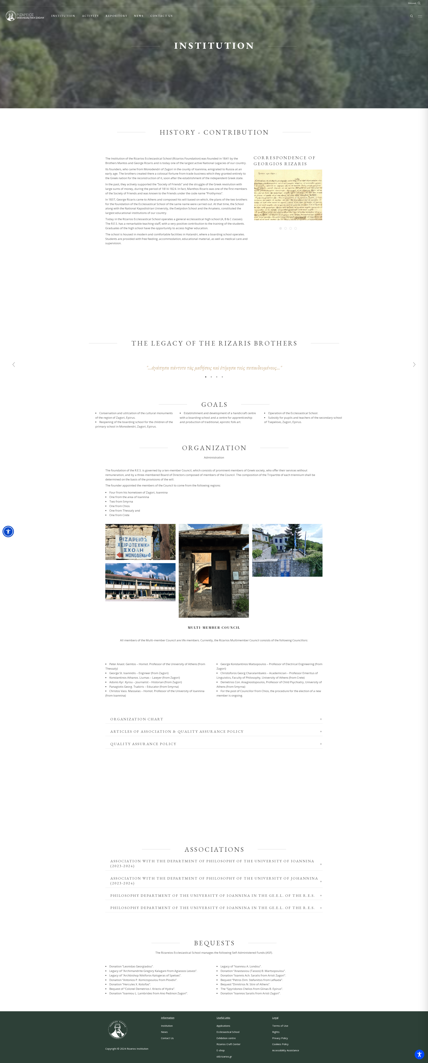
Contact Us (167, 1038)
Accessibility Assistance (285, 1050)
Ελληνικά (412, 3)
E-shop (221, 1050)
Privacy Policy (280, 1038)
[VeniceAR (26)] (140, 582)
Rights (276, 1032)
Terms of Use (280, 1025)
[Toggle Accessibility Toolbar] (419, 1054)
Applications (223, 1025)
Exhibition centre (226, 1038)
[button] (205, 376)
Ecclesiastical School (228, 1032)
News (164, 1032)
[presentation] (14, 364)
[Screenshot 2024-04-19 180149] (140, 542)
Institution (167, 1025)
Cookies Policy (280, 1044)
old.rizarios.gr (224, 1056)
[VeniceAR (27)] (214, 571)
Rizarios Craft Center (229, 1044)
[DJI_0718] (287, 550)
